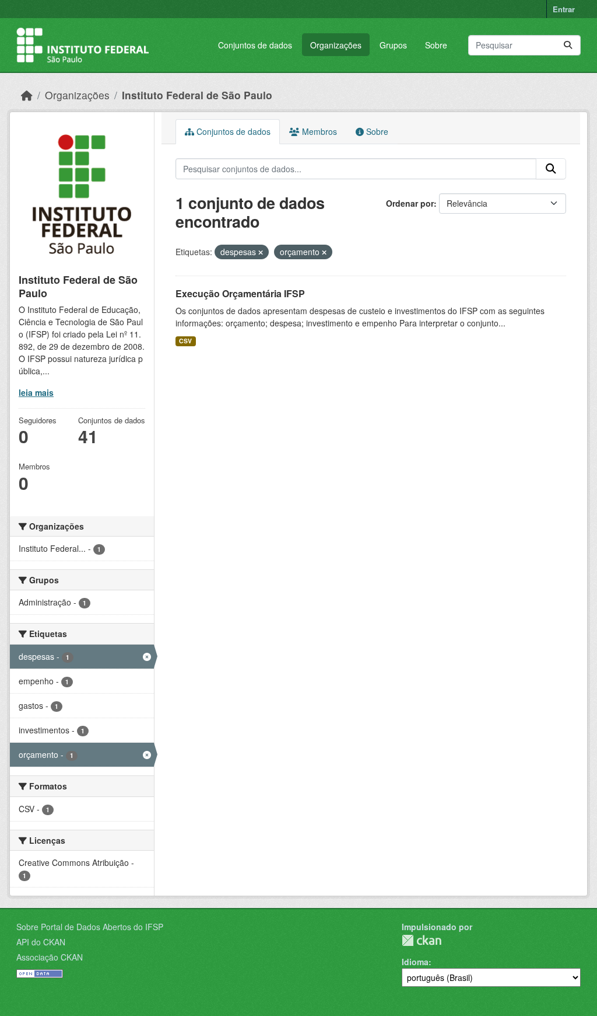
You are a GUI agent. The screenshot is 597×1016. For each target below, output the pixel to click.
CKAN (421, 940)
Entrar (564, 9)
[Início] (27, 95)
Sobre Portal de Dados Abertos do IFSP (89, 927)
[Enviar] (568, 45)
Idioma (415, 962)
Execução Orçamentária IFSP (240, 293)
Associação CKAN (49, 957)
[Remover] (260, 252)
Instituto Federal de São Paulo (197, 95)
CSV (185, 340)
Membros (318, 131)
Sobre (436, 45)
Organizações (335, 45)
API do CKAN (40, 942)
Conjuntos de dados (255, 45)
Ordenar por (410, 203)
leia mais (36, 392)
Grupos (393, 45)
